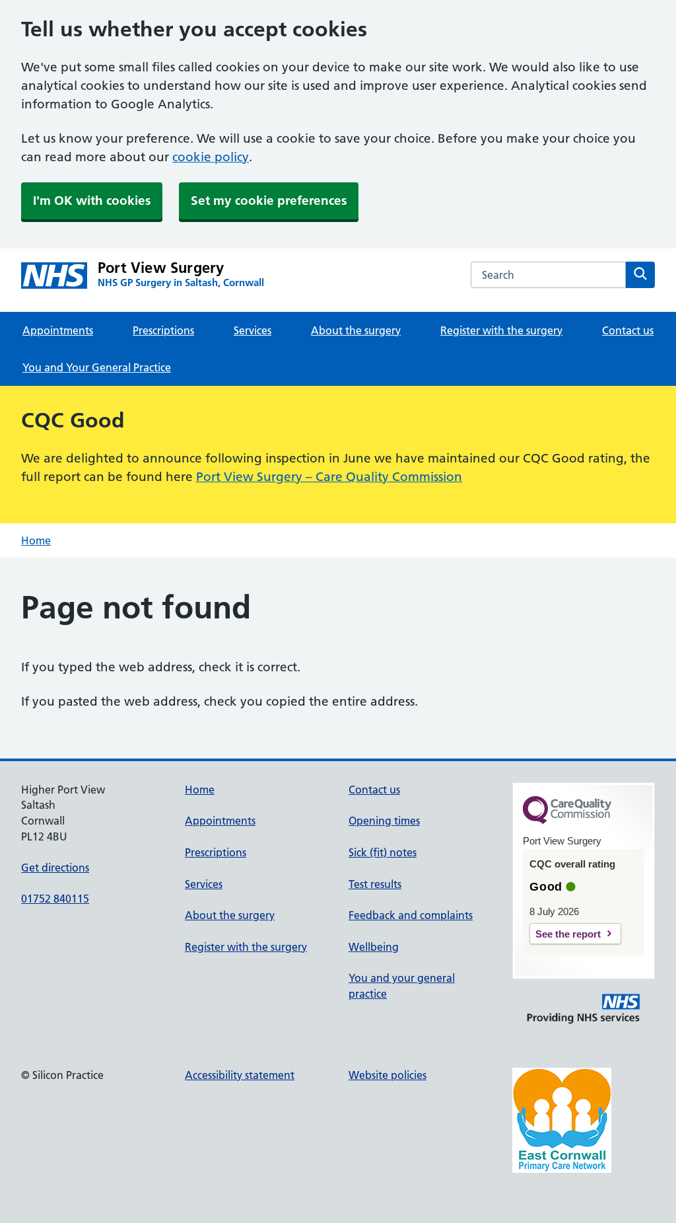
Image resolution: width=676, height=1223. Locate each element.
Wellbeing (374, 946)
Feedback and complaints (411, 915)
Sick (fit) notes (383, 852)
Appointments (57, 330)
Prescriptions (163, 330)
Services (252, 330)
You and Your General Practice (96, 367)
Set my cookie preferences (269, 200)
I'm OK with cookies (92, 200)
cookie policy (210, 157)
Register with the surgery (501, 330)
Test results (375, 884)
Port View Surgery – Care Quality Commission (329, 476)
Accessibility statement (239, 1075)
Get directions (55, 867)
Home (36, 540)
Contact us (628, 330)
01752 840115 (55, 898)
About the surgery (356, 330)
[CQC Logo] (567, 820)
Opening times (384, 820)
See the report (568, 934)
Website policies (387, 1075)
